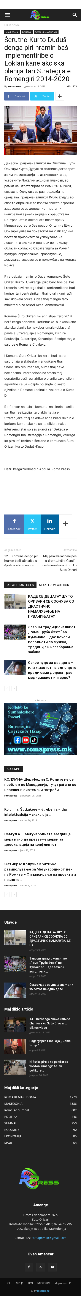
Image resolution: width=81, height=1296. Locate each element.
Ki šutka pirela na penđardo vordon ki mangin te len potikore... (48, 1066)
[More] (59, 96)
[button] (7, 15)
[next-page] (14, 688)
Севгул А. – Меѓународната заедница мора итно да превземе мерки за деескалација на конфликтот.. (37, 839)
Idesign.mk (43, 1291)
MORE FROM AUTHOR (54, 585)
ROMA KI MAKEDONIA (46, 32)
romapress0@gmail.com (49, 1238)
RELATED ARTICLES (20, 585)
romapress (14, 86)
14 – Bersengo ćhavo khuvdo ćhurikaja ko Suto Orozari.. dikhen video (49, 1023)
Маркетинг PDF (64, 1283)
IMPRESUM (43, 1283)
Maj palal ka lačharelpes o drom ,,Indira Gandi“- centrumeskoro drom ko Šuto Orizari (59, 563)
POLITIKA (26, 32)
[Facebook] (29, 1267)
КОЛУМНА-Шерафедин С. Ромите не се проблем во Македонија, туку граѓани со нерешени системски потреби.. (40, 784)
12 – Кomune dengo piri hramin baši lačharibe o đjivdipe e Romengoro (21, 560)
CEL (9, 1283)
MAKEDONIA (12, 25)
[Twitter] (40, 1267)
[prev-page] (7, 688)
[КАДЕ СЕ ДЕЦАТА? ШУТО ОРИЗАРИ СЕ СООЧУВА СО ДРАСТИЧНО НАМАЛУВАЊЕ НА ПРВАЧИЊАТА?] (15, 601)
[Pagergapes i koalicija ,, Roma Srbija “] (15, 1046)
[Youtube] (52, 1267)
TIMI (30, 1283)
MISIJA (20, 1283)
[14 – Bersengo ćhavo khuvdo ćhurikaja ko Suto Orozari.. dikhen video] (15, 1024)
